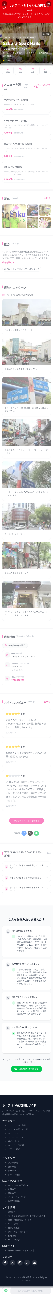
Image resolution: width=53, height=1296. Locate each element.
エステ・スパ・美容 (17, 1125)
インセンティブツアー (18, 1197)
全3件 (46, 702)
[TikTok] (27, 1263)
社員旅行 (12, 1189)
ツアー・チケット (16, 1137)
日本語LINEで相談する (28, 1069)
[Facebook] (5, 1263)
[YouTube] (34, 1263)
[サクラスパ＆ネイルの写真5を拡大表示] (45, 222)
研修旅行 (12, 1193)
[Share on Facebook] (24, 833)
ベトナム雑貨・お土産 (18, 1129)
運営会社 (12, 1212)
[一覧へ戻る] (4, 4)
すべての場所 (14, 1174)
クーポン (12, 1170)
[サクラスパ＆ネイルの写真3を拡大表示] (45, 210)
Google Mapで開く (16, 645)
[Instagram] (20, 1263)
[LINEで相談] (5, 1290)
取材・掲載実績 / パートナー (20, 1219)
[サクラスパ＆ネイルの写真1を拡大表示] (14, 216)
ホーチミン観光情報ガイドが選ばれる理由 (27, 1216)
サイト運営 (13, 1223)
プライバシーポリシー (18, 1231)
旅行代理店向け (15, 1201)
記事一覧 (12, 1166)
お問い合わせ (14, 1227)
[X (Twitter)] (12, 1263)
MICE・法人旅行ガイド (18, 1185)
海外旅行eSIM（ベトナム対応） (22, 1250)
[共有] (48, 4)
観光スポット (14, 1141)
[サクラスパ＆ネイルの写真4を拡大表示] (32, 222)
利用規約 (12, 1235)
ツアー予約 (13, 1162)
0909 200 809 (17, 679)
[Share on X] (30, 833)
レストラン (13, 1133)
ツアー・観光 (14, 1149)
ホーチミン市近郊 (16, 1145)
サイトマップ (14, 1239)
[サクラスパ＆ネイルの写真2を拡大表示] (32, 210)
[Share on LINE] (36, 833)
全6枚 (46, 198)
